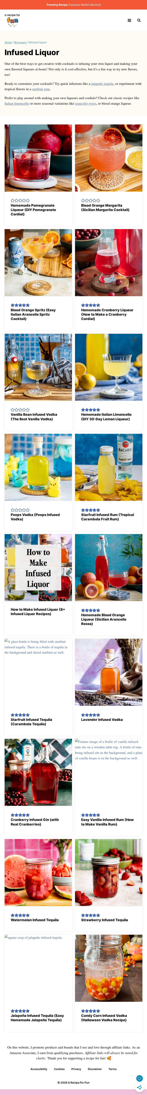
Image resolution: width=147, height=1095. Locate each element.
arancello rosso (85, 103)
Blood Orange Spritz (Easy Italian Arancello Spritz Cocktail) (33, 314)
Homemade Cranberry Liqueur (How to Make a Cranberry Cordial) (107, 314)
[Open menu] (129, 20)
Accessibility (38, 1069)
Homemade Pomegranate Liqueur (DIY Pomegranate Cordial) (33, 209)
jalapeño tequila (102, 83)
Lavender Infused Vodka (102, 720)
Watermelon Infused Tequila (35, 920)
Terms (113, 1069)
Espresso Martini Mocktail (85, 4)
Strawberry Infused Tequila (104, 920)
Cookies (59, 1069)
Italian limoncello (17, 103)
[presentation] (38, 158)
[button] (13, 200)
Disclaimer (95, 1069)
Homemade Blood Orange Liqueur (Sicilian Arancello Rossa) (103, 619)
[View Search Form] (139, 20)
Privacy (76, 1069)
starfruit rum (41, 89)
